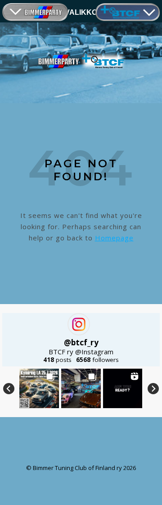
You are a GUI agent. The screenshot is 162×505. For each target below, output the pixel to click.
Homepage (114, 237)
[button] (39, 388)
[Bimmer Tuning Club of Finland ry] (81, 61)
